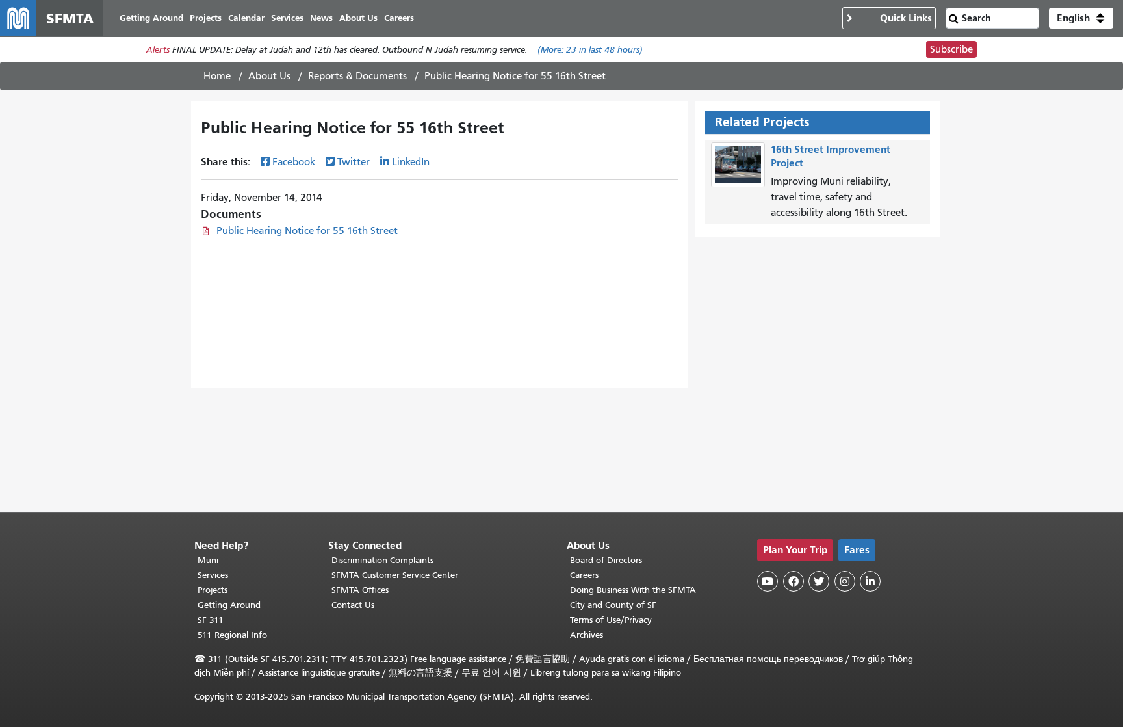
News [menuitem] (321, 17)
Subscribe (951, 49)
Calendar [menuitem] (246, 17)
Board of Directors (606, 560)
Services (213, 575)
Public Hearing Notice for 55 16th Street (307, 231)
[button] (1081, 18)
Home (217, 76)
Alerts (158, 49)
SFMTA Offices (360, 590)
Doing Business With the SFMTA (633, 590)
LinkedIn (411, 162)
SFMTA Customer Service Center (394, 575)
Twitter (353, 162)
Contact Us (352, 605)
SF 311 (211, 620)
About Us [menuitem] (358, 17)
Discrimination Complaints (382, 560)
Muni (208, 560)
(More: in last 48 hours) (590, 49)
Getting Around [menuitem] (151, 17)
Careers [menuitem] (399, 17)
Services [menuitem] (287, 17)
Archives (586, 635)
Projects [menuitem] (206, 17)
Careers (584, 575)
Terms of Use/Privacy (611, 620)
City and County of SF (613, 605)
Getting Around (229, 605)
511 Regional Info (232, 635)
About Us (269, 76)
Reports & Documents (357, 76)
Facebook (293, 162)
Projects (212, 590)
